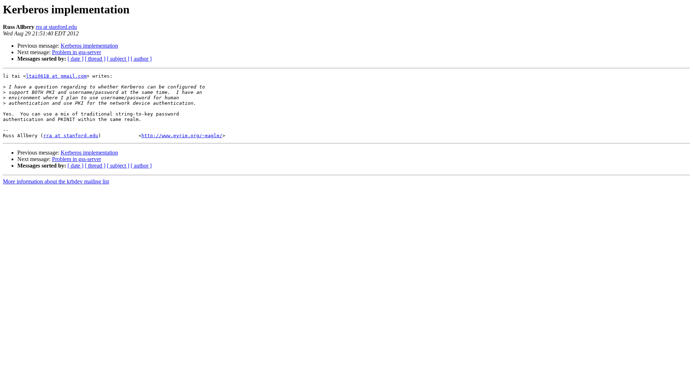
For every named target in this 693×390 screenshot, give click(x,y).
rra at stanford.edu (56, 27)
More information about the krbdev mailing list (56, 181)
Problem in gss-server (76, 52)
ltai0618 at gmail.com (56, 76)
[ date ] (75, 59)
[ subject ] (118, 59)
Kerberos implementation (89, 46)
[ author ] (141, 59)
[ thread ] (95, 59)
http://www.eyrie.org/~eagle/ (181, 135)
